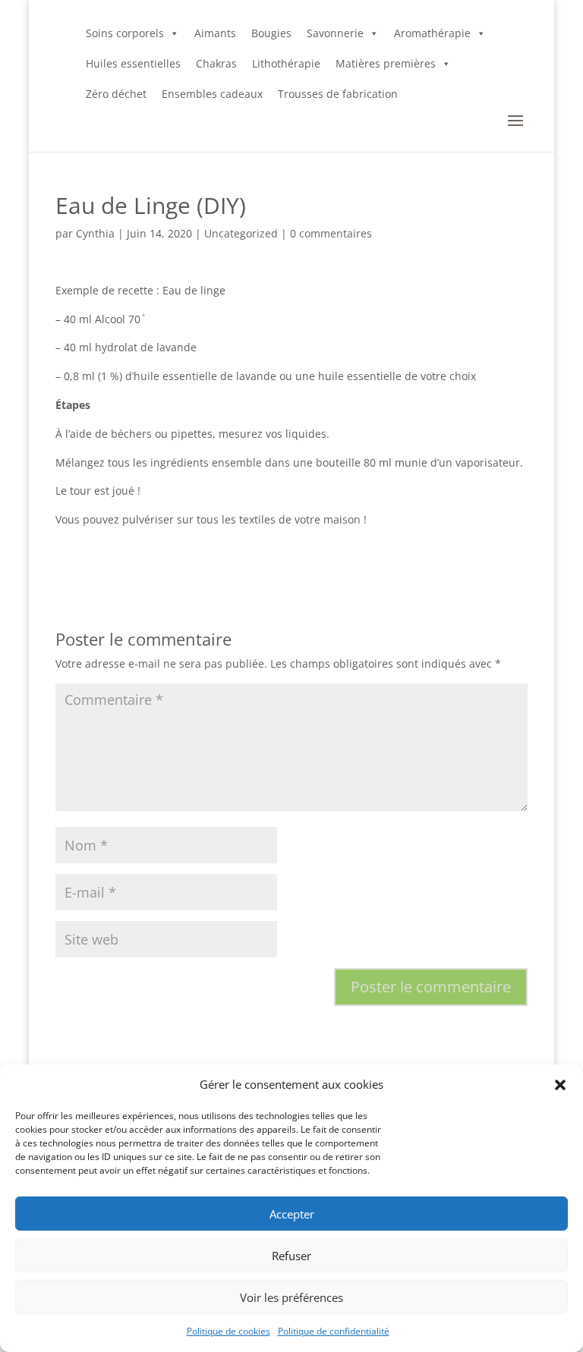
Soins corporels (125, 33)
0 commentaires (331, 233)
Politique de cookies (228, 1331)
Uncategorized (241, 233)
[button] (560, 1085)
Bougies (271, 33)
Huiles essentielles (133, 63)
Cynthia (95, 233)
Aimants (215, 33)
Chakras (216, 63)
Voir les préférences (291, 1297)
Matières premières (386, 63)
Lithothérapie (286, 63)
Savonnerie (335, 33)
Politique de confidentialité (333, 1331)
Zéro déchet (116, 93)
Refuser (291, 1255)
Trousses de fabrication (338, 93)
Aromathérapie (432, 33)
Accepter (291, 1214)
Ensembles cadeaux (212, 93)
